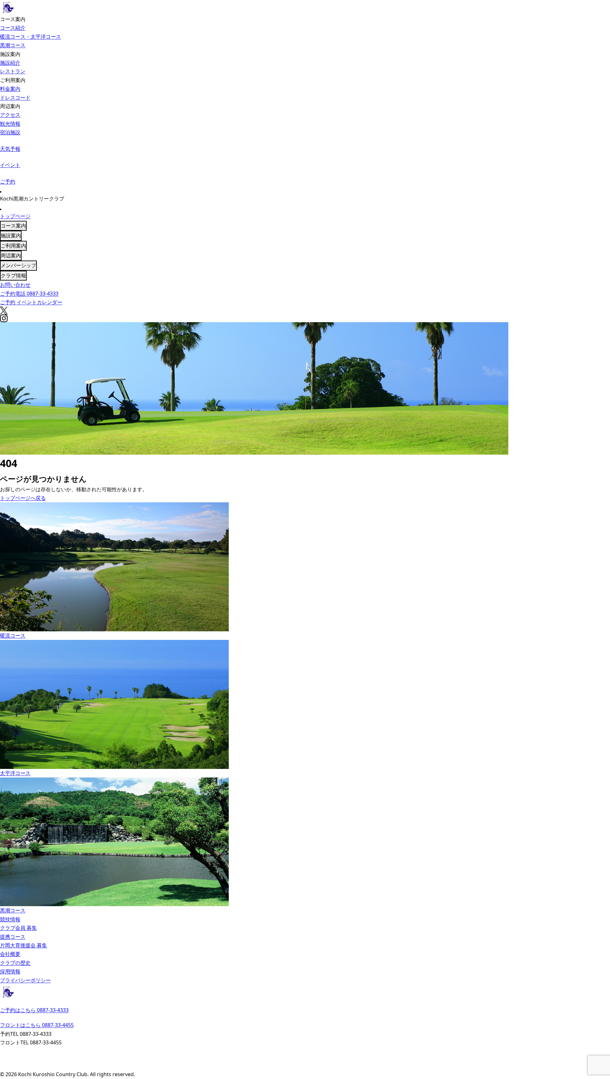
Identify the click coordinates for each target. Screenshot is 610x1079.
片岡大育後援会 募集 (23, 945)
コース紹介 (12, 27)
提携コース (12, 936)
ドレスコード (15, 97)
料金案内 (10, 88)
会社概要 (10, 953)
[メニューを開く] (0, 192)
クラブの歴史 (15, 962)
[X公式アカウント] (305, 1059)
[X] (305, 311)
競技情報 (10, 919)
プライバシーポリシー (25, 980)
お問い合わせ (15, 284)
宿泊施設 (10, 132)
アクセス (10, 114)
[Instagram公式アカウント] (305, 1066)
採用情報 (10, 971)
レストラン (12, 71)
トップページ (15, 216)
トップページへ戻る (23, 497)
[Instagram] (305, 318)
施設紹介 (10, 62)
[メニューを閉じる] (0, 209)
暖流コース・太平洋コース (30, 36)
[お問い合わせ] (305, 1051)
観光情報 (10, 123)
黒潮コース (12, 45)
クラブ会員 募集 (18, 927)
